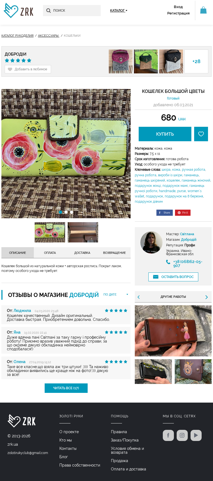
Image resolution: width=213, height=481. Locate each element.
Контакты (68, 448)
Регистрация (178, 13)
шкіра (166, 170)
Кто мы (65, 440)
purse (181, 191)
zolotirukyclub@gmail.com (27, 453)
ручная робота (193, 170)
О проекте (69, 432)
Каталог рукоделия (17, 35)
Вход (178, 7)
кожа (176, 170)
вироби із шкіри (170, 175)
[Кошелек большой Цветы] (66, 153)
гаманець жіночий (196, 180)
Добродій (15, 54)
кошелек (173, 180)
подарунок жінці (148, 186)
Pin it (185, 212)
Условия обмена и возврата (127, 450)
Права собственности (79, 465)
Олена (20, 361)
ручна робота (145, 175)
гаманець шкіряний (150, 180)
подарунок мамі (175, 186)
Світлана (187, 234)
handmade (167, 191)
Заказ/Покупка (125, 440)
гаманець (191, 175)
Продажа (119, 460)
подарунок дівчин (149, 202)
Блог (63, 457)
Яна (17, 332)
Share (167, 212)
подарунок (154, 196)
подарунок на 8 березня (184, 196)
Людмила (22, 310)
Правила (119, 432)
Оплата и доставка (128, 469)
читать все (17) (66, 388)
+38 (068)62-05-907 (187, 263)
